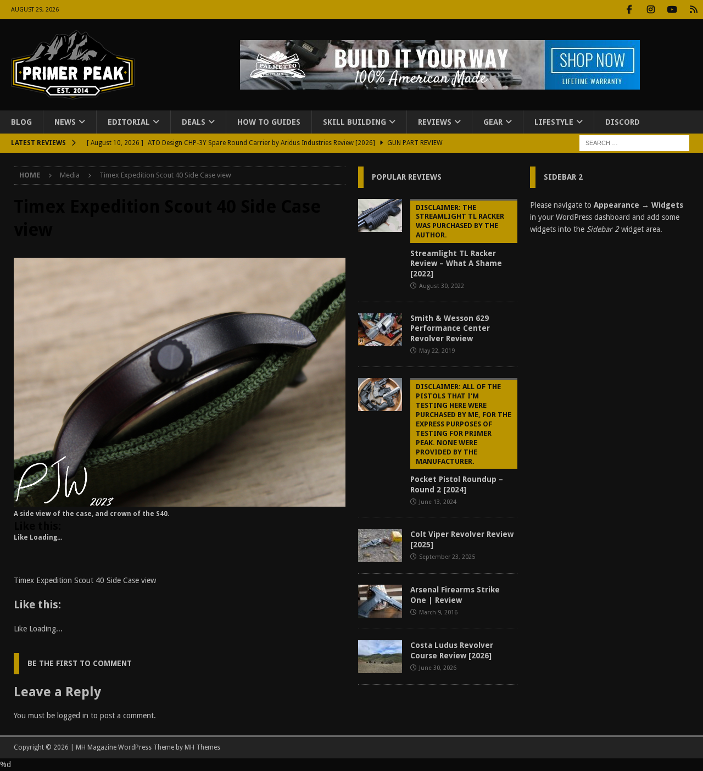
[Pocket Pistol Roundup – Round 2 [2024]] (380, 394)
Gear (493, 122)
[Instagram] (650, 9)
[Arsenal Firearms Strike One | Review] (380, 601)
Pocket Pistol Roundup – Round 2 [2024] (460, 437)
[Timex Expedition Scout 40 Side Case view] (179, 500)
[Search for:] (634, 142)
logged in (72, 715)
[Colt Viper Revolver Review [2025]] (380, 545)
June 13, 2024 (437, 502)
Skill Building (354, 122)
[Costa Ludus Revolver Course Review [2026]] (380, 656)
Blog (21, 122)
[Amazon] (693, 9)
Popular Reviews (407, 177)
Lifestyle (553, 122)
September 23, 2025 (447, 557)
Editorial (129, 122)
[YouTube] (672, 9)
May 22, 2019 (437, 350)
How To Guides (268, 122)
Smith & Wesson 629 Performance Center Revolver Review (450, 328)
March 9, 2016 (438, 612)
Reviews (434, 122)
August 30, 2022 (441, 286)
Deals (193, 122)
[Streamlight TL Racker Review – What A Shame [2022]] (380, 215)
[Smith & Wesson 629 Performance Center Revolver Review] (380, 329)
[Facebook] (629, 9)
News (65, 122)
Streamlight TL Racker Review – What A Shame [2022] (457, 240)
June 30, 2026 (437, 668)
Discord (622, 122)
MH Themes (202, 747)
